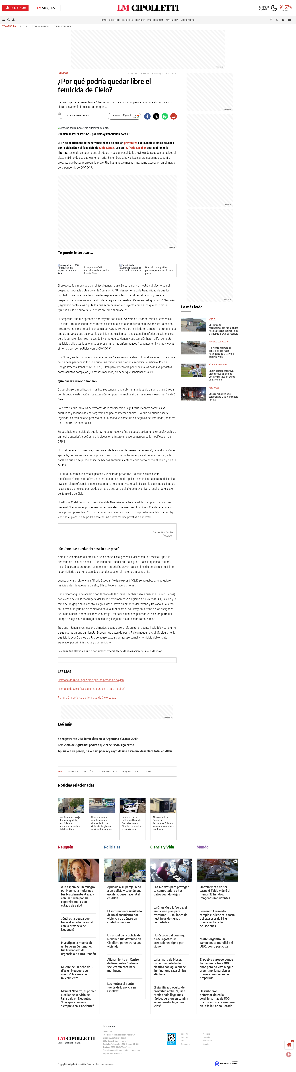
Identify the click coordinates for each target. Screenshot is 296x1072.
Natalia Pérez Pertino (79, 115)
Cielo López (106, 148)
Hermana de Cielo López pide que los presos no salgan (91, 680)
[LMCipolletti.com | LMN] (46, 8)
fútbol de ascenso (218, 365)
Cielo (137, 771)
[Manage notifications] (288, 1054)
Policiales (127, 20)
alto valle (214, 388)
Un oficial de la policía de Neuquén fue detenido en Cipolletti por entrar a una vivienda (132, 823)
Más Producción (155, 20)
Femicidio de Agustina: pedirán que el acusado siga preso (159, 270)
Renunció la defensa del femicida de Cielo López (87, 697)
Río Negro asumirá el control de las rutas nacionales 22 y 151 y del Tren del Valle (221, 352)
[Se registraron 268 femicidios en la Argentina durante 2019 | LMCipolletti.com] (69, 270)
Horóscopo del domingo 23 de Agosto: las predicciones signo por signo (169, 940)
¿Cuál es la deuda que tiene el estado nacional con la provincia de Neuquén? (77, 923)
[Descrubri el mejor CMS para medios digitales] (226, 1066)
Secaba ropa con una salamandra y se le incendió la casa (223, 396)
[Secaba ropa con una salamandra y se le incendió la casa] (193, 394)
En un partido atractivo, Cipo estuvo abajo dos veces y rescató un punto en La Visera (222, 375)
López (148, 771)
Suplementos (186, 1044)
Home (104, 20)
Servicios (206, 1044)
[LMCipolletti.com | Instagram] (284, 19)
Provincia (140, 20)
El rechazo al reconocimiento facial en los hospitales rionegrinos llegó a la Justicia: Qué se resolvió (223, 329)
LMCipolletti (132, 73)
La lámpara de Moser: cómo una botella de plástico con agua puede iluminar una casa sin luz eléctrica (170, 966)
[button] (3, 20)
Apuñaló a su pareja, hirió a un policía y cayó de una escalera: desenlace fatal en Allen (115, 751)
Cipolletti (114, 20)
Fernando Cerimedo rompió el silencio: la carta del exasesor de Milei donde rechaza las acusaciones (217, 918)
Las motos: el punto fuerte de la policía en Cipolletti (121, 987)
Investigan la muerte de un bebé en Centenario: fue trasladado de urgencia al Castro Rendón (78, 948)
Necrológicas (187, 20)
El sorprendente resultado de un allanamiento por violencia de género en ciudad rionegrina (101, 823)
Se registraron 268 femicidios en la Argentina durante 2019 (96, 270)
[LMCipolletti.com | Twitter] (278, 19)
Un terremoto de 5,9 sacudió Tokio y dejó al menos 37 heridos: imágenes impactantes (215, 892)
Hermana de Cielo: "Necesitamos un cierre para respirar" (91, 689)
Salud (212, 319)
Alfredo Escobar (136, 148)
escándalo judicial (40, 26)
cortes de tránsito (63, 26)
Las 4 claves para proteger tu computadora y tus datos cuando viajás (171, 890)
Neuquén (126, 771)
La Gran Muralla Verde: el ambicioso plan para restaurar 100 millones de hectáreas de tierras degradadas (170, 914)
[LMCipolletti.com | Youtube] (290, 19)
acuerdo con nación (219, 342)
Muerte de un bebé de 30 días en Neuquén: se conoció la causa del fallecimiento (77, 972)
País (182, 1041)
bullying (23, 26)
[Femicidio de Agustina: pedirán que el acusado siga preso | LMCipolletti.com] (130, 270)
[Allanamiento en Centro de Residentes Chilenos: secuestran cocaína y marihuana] (163, 805)
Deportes (184, 1037)
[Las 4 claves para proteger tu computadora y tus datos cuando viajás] (171, 870)
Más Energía (172, 20)
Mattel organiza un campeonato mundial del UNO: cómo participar (216, 942)
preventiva (147, 73)
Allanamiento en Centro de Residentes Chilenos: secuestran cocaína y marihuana (163, 823)
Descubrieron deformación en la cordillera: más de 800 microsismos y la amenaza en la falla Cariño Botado (217, 998)
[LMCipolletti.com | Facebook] (271, 19)
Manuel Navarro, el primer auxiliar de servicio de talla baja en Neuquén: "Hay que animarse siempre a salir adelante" (78, 998)
